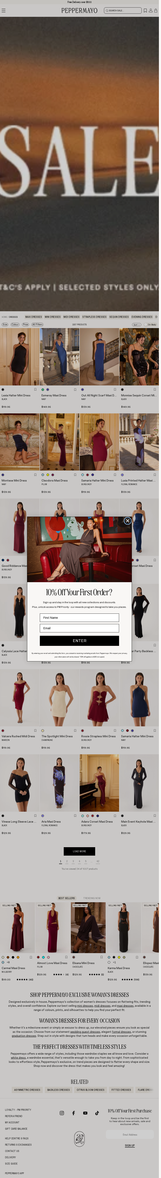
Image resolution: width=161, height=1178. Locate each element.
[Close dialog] (127, 520)
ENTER (79, 641)
